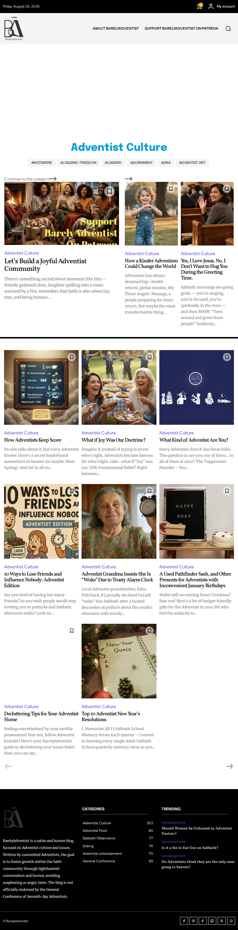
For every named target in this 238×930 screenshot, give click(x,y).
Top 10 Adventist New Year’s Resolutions (111, 716)
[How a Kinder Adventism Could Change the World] (151, 214)
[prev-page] (8, 766)
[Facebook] (184, 921)
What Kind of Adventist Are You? (193, 440)
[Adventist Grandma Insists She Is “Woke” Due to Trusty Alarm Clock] (119, 521)
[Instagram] (194, 921)
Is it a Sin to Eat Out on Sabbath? (190, 848)
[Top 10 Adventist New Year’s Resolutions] (119, 661)
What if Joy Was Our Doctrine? (114, 440)
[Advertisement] (119, 87)
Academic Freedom (78, 162)
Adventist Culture (21, 253)
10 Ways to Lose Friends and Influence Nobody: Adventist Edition (34, 580)
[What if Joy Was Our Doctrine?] (119, 387)
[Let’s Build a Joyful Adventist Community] (61, 213)
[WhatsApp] (231, 921)
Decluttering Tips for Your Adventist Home (41, 716)
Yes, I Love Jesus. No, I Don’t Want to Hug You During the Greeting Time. (204, 269)
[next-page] (229, 766)
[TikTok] (203, 921)
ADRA (166, 162)
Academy (113, 162)
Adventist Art (192, 162)
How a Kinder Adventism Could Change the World (151, 263)
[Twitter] (222, 921)
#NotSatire (41, 162)
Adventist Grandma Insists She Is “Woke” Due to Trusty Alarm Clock (117, 577)
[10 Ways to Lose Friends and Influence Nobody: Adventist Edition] (41, 521)
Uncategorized (173, 822)
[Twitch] (212, 921)
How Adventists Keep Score (32, 440)
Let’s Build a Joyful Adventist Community (45, 265)
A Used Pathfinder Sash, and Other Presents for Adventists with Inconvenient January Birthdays (195, 580)
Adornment (141, 162)
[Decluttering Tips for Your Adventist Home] (41, 661)
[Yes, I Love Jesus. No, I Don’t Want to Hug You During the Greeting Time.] (207, 214)
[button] (228, 28)
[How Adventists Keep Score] (41, 387)
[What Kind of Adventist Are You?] (196, 387)
